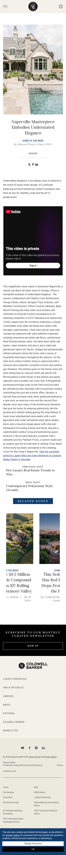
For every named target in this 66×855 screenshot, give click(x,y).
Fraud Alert (7, 797)
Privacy (60, 765)
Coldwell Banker (14, 722)
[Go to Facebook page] (29, 747)
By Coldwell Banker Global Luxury (42, 599)
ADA (36, 787)
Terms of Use (34, 757)
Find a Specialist (13, 687)
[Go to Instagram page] (36, 748)
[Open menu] (5, 6)
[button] (29, 164)
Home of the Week (32, 140)
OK (33, 849)
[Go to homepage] (33, 7)
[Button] (61, 6)
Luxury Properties (15, 679)
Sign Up (33, 646)
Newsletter (10, 730)
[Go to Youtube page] (22, 748)
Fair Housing (8, 792)
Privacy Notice (51, 757)
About (7, 705)
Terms (5, 787)
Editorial (9, 713)
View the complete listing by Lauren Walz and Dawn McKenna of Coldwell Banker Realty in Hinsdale (32, 455)
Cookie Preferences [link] (42, 797)
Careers (8, 696)
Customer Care (9, 771)
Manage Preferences (33, 843)
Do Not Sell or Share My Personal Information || (22, 765)
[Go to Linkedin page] (43, 747)
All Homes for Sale (11, 802)
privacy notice (12, 835)
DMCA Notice (39, 792)
